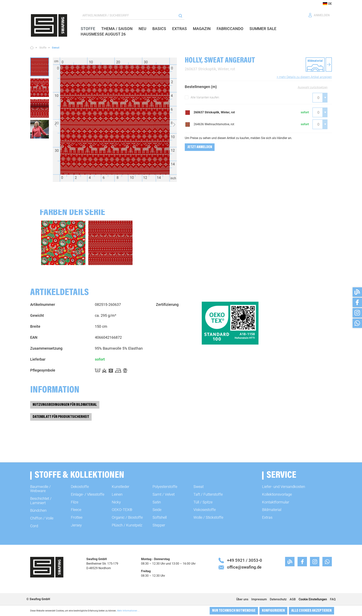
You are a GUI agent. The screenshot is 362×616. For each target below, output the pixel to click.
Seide (157, 509)
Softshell (160, 517)
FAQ (333, 599)
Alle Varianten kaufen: (205, 97)
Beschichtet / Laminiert (40, 500)
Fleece (76, 509)
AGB (293, 599)
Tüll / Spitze (202, 502)
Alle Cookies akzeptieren (311, 611)
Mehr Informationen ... (128, 610)
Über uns (242, 599)
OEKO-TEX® (122, 509)
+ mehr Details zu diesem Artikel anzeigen (304, 77)
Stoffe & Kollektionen (79, 475)
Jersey (76, 525)
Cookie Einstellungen (313, 599)
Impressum (259, 599)
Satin (157, 502)
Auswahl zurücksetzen (312, 87)
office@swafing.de (244, 567)
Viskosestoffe (204, 509)
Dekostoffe (80, 486)
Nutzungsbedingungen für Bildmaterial (65, 405)
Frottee (76, 517)
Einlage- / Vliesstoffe (87, 494)
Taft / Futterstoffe (208, 494)
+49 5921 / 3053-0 (244, 560)
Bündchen (38, 510)
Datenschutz (278, 599)
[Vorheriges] (55, 124)
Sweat (198, 486)
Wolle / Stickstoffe (208, 517)
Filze (74, 502)
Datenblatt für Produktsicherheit (61, 417)
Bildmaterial (271, 509)
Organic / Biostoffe (127, 517)
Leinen (117, 494)
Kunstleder (120, 486)
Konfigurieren (273, 611)
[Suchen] (180, 16)
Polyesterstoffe (165, 486)
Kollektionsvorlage (277, 494)
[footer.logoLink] (46, 567)
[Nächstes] (174, 124)
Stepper (159, 525)
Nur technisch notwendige (233, 611)
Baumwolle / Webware (40, 488)
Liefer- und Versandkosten (283, 486)
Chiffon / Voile (41, 518)
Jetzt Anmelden (199, 147)
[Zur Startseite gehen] (49, 25)
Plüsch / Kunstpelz (127, 525)
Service (281, 475)
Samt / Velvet (164, 494)
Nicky (116, 502)
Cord (34, 526)
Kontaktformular (275, 502)
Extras (267, 517)
